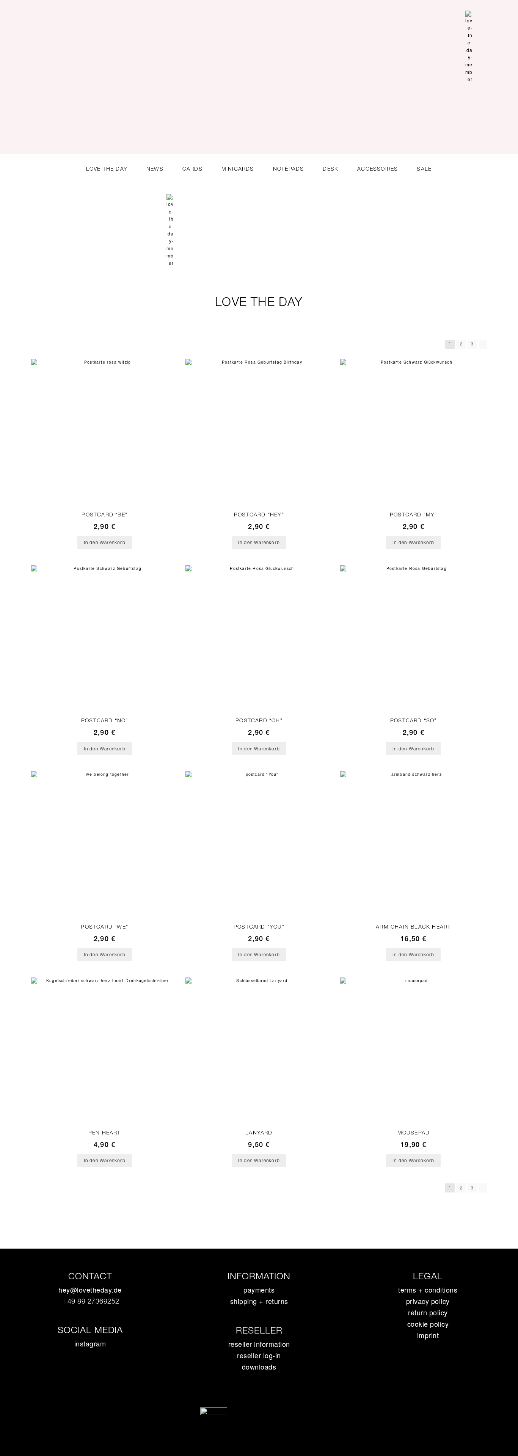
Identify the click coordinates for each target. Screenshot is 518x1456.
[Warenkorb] (483, 44)
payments (259, 1289)
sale (424, 168)
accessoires (377, 168)
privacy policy (428, 1301)
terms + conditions (427, 1289)
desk (330, 168)
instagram (90, 1343)
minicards (237, 168)
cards (192, 168)
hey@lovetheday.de (90, 1289)
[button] (497, 43)
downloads (259, 1366)
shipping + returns (259, 1301)
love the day (106, 168)
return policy (428, 1312)
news (154, 168)
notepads (288, 168)
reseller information (259, 1344)
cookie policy (428, 1324)
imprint (428, 1335)
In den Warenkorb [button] (105, 542)
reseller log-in (259, 1355)
